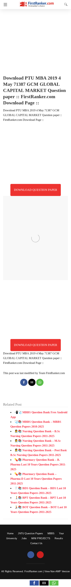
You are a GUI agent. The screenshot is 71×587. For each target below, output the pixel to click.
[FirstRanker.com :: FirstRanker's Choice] (36, 2)
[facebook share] (23, 382)
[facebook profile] (30, 554)
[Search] (65, 4)
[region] (35, 41)
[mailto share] (32, 382)
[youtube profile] (40, 554)
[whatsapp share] (40, 382)
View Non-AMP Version (57, 571)
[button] (34, 583)
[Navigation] (4, 4)
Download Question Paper (35, 189)
